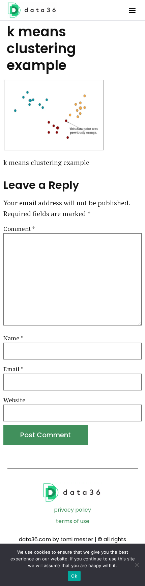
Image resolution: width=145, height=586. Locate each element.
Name (13, 338)
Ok (74, 576)
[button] (132, 10)
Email (13, 369)
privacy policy (72, 510)
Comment (19, 229)
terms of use (72, 521)
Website (14, 400)
